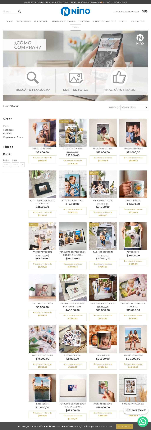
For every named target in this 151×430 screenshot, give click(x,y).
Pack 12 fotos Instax (42, 355)
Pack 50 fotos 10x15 (103, 252)
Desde (6, 160)
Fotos (6, 126)
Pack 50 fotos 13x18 (42, 252)
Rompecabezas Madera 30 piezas (133, 305)
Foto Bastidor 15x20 (42, 303)
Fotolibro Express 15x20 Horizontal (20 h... (72, 305)
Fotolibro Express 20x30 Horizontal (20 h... (73, 253)
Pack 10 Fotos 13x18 (133, 149)
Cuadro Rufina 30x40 (133, 404)
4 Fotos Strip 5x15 (72, 355)
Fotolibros (8, 130)
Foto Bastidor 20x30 (72, 200)
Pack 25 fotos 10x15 (72, 149)
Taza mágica (102, 355)
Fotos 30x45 (42, 404)
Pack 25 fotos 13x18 (103, 200)
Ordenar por (114, 107)
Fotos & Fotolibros (63, 21)
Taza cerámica (133, 200)
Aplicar (22, 164)
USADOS (123, 21)
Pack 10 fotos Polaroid (103, 303)
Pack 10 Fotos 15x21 (133, 355)
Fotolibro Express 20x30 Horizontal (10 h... (73, 405)
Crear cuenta (120, 12)
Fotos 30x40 (133, 252)
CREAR (75, 27)
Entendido (124, 426)
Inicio (10, 21)
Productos (137, 21)
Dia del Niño (41, 21)
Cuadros (84, 21)
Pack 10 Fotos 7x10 (102, 404)
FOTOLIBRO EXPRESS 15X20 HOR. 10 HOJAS (42, 201)
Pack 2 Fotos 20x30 (42, 149)
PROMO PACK (24, 21)
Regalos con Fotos (103, 21)
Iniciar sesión (133, 12)
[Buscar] (19, 11)
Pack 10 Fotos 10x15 (103, 149)
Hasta (14, 160)
